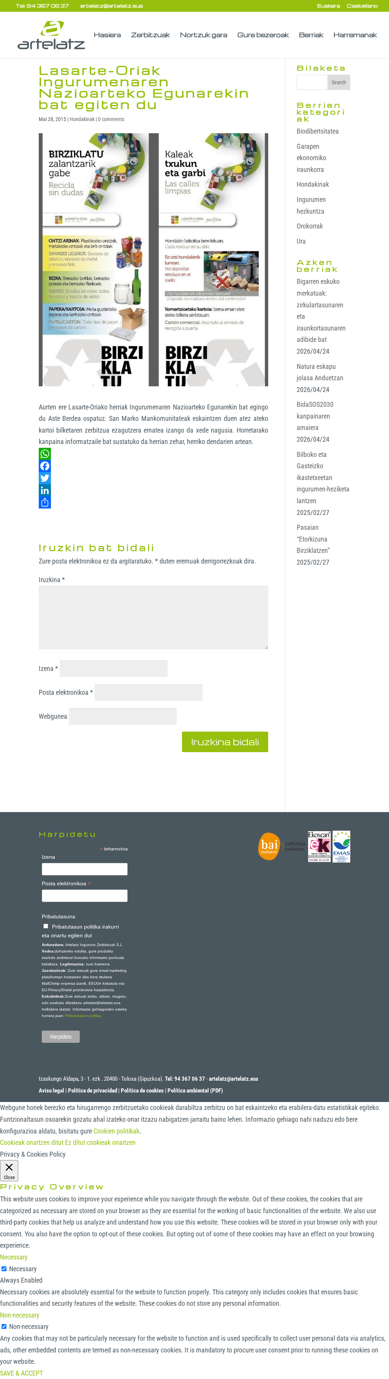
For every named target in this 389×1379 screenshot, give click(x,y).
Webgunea (53, 716)
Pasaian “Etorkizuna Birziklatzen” (313, 538)
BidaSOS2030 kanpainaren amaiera (315, 415)
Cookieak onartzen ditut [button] (31, 1142)
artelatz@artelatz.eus (233, 1078)
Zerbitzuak (150, 35)
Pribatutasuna (58, 916)
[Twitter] (153, 478)
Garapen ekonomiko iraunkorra (311, 157)
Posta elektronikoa (66, 692)
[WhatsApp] (153, 454)
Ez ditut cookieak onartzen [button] (100, 1142)
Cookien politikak (116, 1131)
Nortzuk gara (203, 35)
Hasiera (107, 35)
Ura (301, 241)
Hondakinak (82, 119)
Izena (48, 668)
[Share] (153, 502)
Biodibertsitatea (318, 131)
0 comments (111, 119)
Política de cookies (142, 1090)
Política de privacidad (92, 1090)
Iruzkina (52, 580)
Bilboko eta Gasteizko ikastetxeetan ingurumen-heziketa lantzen (323, 477)
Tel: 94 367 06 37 (42, 5)
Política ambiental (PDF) (195, 1090)
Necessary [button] (14, 1257)
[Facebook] (153, 466)
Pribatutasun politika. (83, 1016)
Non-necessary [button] (20, 1315)
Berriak (311, 35)
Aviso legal (51, 1090)
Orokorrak (310, 226)
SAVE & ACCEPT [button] (21, 1373)
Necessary (23, 1269)
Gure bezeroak (263, 35)
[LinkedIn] (153, 490)
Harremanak (355, 35)
